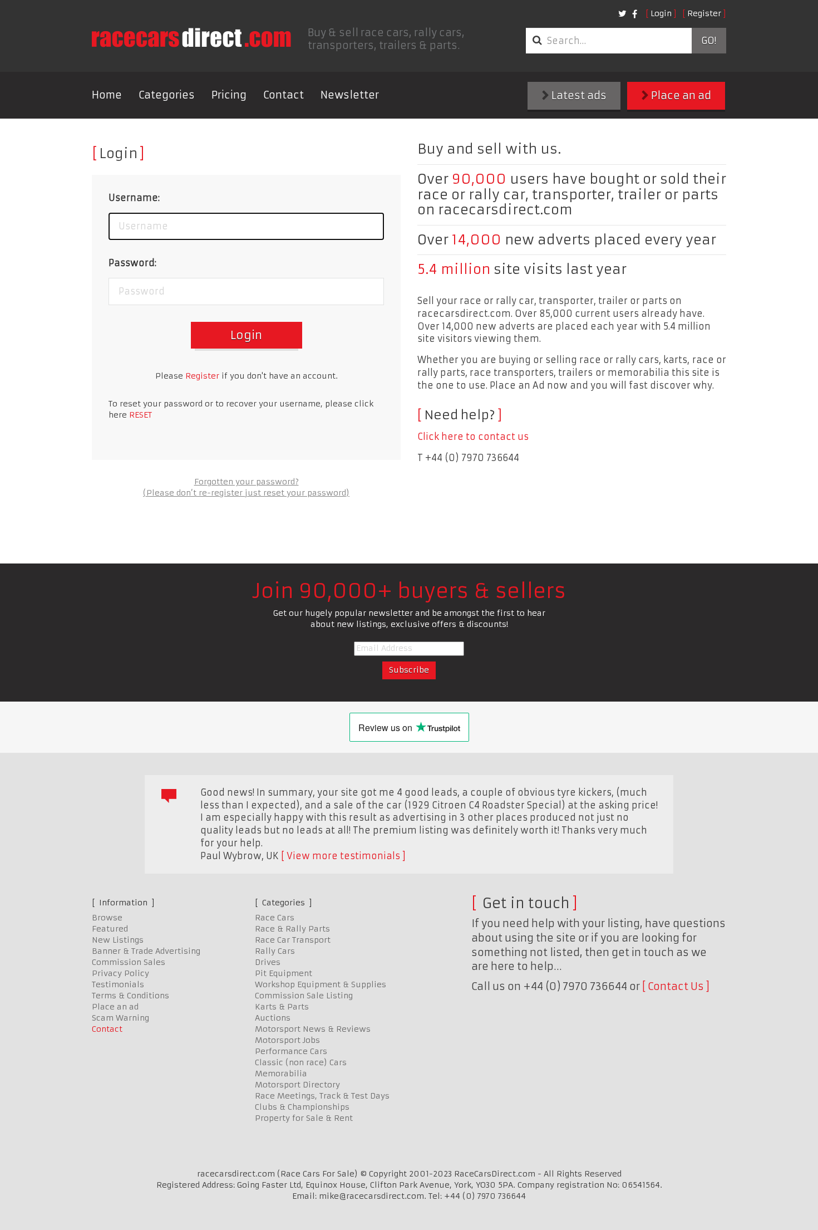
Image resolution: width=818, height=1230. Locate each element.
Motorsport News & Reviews (313, 1029)
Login (661, 13)
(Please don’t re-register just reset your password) (246, 493)
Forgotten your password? (246, 482)
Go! (708, 40)
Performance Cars (291, 1051)
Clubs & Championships (302, 1107)
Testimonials (118, 984)
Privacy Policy (120, 973)
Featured (110, 929)
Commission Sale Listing (304, 996)
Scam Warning (120, 1018)
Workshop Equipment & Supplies (320, 984)
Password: (132, 262)
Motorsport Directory (297, 1085)
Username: (134, 197)
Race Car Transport (293, 940)
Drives (267, 962)
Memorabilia (281, 1074)
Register (704, 13)
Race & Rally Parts (292, 929)
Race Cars (274, 918)
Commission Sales (128, 962)
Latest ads (578, 95)
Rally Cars (275, 951)
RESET (140, 415)
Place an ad (680, 95)
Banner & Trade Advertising (146, 951)
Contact (283, 95)
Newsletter (350, 95)
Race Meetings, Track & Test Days (322, 1096)
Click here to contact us (473, 436)
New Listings (118, 940)
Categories (167, 95)
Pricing (229, 95)
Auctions (272, 1018)
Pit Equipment (283, 973)
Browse (107, 918)
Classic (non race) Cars (301, 1062)
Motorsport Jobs (287, 1040)
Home (107, 95)
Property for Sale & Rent (304, 1118)
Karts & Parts (282, 1007)
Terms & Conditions (130, 996)
